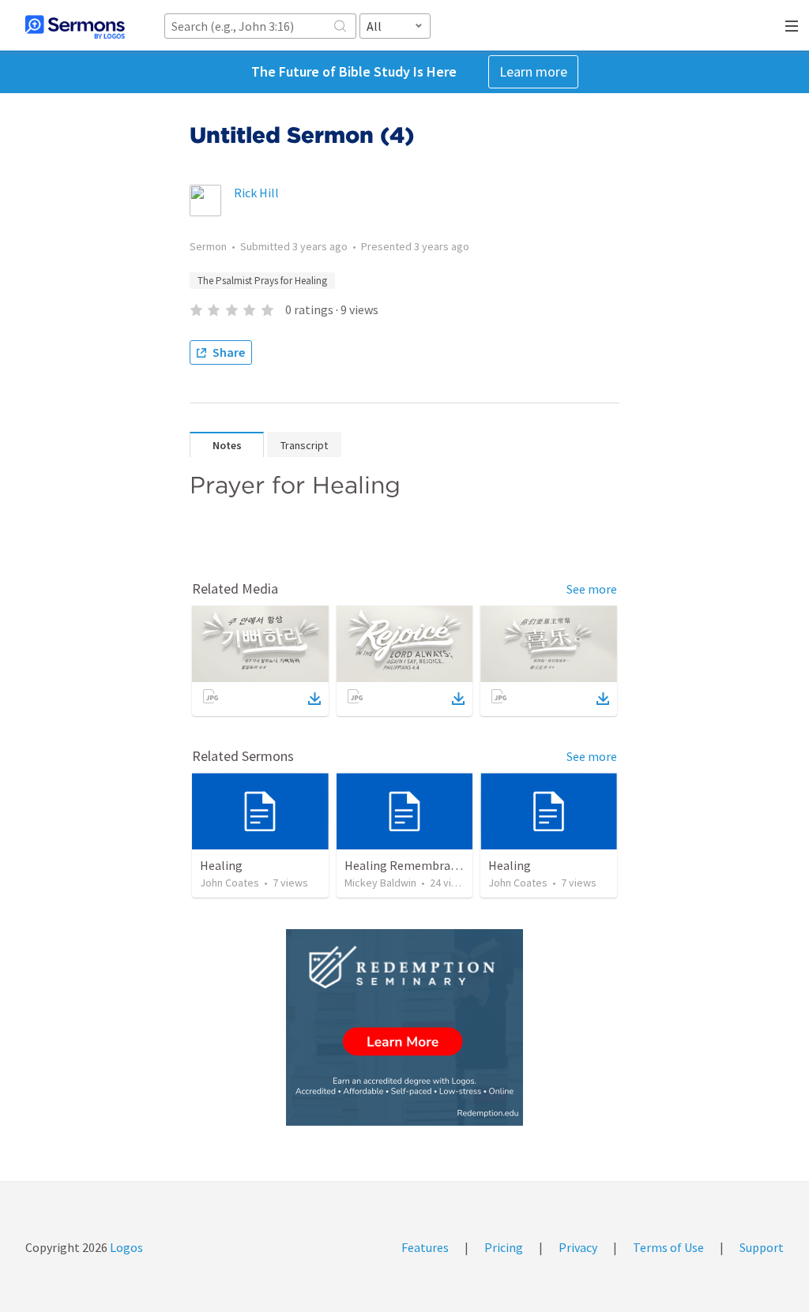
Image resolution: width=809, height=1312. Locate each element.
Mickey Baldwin (380, 882)
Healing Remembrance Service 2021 (440, 865)
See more (591, 589)
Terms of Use (668, 1247)
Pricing (503, 1247)
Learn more (533, 71)
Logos (125, 1247)
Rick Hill (256, 193)
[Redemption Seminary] (404, 1027)
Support (761, 1247)
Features (425, 1247)
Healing (221, 865)
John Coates (229, 882)
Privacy (578, 1247)
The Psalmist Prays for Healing (262, 280)
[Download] (314, 698)
